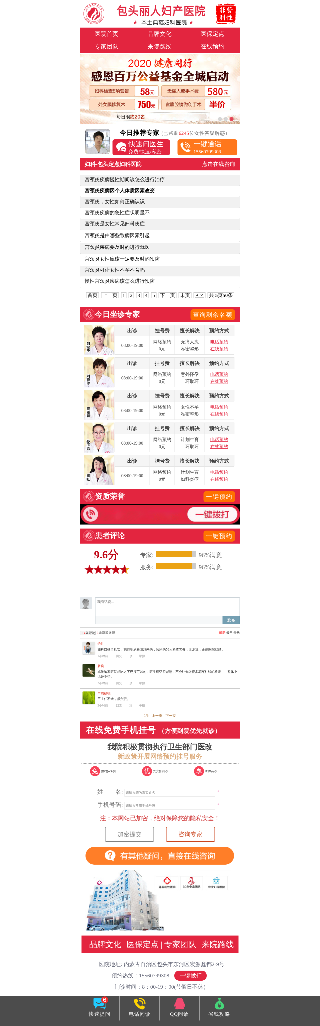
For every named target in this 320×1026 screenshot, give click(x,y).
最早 (229, 633)
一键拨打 (191, 975)
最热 (237, 633)
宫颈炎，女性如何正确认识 (115, 201)
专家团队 (106, 46)
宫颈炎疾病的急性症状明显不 (117, 212)
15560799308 (208, 147)
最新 (222, 633)
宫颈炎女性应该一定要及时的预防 (122, 259)
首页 (93, 295)
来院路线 (160, 46)
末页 (185, 295)
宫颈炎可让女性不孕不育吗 (115, 270)
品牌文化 (160, 34)
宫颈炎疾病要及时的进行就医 (117, 247)
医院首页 (106, 34)
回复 (119, 656)
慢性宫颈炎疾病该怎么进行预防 (120, 281)
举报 (142, 656)
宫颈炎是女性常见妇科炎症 (115, 223)
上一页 (110, 295)
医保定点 (212, 34)
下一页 (167, 295)
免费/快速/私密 (146, 147)
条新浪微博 (97, 633)
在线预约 (212, 46)
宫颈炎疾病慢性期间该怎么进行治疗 (125, 179)
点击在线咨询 (218, 164)
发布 (231, 620)
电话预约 (219, 341)
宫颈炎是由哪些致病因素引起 (117, 235)
